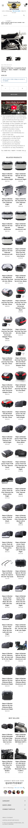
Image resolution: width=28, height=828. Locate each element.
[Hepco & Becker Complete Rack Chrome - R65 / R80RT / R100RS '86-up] (14, 41)
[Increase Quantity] (22, 88)
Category (5, 801)
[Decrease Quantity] (5, 88)
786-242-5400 (16, 11)
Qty (2, 85)
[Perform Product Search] (24, 15)
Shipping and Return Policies (10, 820)
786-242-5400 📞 (19, 787)
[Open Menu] (2, 5)
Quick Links (6, 805)
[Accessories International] (14, 5)
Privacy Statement (7, 817)
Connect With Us (8, 809)
